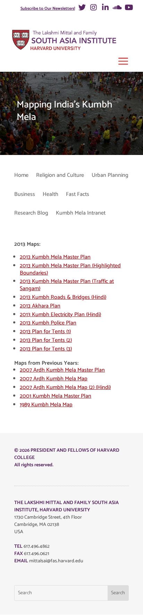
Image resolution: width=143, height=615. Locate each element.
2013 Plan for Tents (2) (46, 340)
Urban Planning (110, 176)
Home (21, 176)
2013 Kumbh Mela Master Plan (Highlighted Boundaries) (70, 269)
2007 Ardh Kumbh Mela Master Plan (62, 370)
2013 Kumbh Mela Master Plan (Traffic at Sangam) (67, 285)
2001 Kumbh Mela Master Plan (55, 396)
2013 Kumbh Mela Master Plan (55, 257)
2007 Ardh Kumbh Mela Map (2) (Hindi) (65, 387)
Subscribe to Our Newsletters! (47, 8)
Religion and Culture (60, 176)
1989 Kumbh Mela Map (46, 404)
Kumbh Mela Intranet (81, 214)
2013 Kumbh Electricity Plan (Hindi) (60, 314)
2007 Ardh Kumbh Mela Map (53, 378)
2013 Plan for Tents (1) (45, 331)
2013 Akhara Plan (40, 306)
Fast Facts (77, 195)
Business (24, 195)
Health (50, 195)
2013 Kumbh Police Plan (48, 323)
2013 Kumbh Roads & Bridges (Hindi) (63, 297)
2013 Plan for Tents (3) (46, 349)
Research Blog (31, 214)
